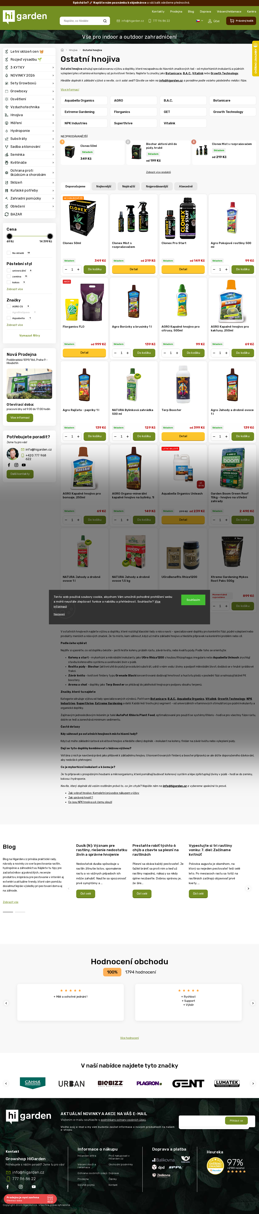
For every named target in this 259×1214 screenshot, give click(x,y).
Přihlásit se (236, 1120)
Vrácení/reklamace (229, 11)
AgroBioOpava (24, 312)
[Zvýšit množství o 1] (78, 269)
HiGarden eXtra (87, 1155)
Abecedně (186, 186)
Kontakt (113, 1184)
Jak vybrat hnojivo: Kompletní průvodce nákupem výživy (103, 793)
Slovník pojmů (86, 1184)
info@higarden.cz (39, 449)
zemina (19, 276)
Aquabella (21, 318)
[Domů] (63, 49)
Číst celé (85, 893)
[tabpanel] (102, 871)
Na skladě (21, 252)
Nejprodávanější (157, 186)
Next (248, 888)
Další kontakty (20, 474)
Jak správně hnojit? (80, 797)
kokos (18, 282)
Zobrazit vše (10, 902)
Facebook (8, 1187)
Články (113, 1179)
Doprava (205, 11)
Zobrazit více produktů (158, 172)
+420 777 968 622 (36, 457)
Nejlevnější (103, 186)
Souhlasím (193, 600)
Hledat (104, 20)
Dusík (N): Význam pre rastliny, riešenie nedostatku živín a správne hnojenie (101, 850)
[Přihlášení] (214, 21)
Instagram (21, 1187)
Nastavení (59, 614)
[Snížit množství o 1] (66, 269)
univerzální (21, 270)
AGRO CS (20, 306)
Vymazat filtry (29, 335)
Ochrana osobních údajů (92, 1173)
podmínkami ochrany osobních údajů (123, 1120)
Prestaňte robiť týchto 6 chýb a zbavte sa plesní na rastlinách (156, 850)
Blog (191, 11)
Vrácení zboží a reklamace (87, 1166)
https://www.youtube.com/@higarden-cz (35, 1187)
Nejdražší (128, 186)
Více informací (19, 417)
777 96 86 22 (24, 1178)
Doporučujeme (75, 186)
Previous (69, 888)
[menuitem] (29, 52)
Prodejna (176, 11)
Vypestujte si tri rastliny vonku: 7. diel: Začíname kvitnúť (210, 850)
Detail (134, 269)
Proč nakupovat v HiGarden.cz (119, 1157)
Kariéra (251, 11)
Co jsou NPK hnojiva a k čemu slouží (90, 802)
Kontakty (158, 11)
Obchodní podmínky (121, 1164)
